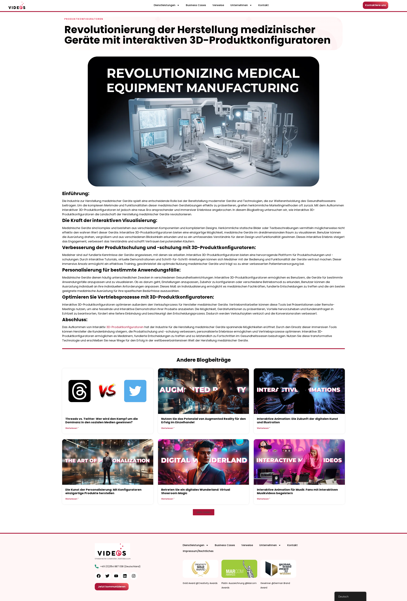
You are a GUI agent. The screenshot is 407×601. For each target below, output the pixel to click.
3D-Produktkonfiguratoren (125, 327)
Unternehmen (239, 5)
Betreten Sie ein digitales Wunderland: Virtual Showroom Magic (195, 491)
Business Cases (196, 5)
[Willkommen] (17, 6)
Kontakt (263, 5)
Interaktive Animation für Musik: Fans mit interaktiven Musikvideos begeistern (297, 491)
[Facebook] (99, 576)
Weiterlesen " (72, 428)
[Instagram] (134, 576)
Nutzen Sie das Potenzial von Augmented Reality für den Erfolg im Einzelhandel (203, 420)
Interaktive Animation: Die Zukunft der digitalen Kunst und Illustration (297, 420)
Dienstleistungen (164, 5)
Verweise (218, 5)
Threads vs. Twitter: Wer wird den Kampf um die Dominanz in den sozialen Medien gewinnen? (101, 420)
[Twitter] (107, 576)
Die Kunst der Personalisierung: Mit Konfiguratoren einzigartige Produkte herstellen (103, 491)
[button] (203, 512)
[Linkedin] (125, 576)
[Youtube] (116, 576)
